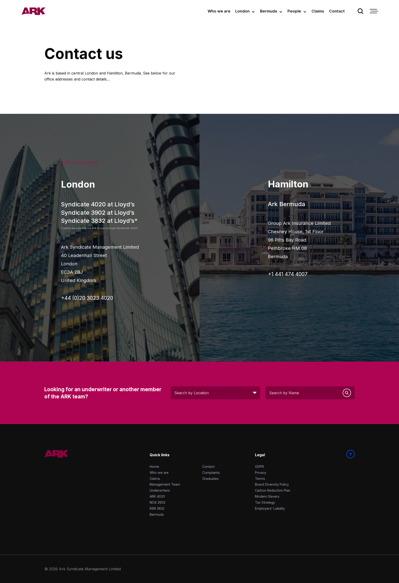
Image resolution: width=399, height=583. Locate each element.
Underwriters (160, 490)
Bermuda (268, 11)
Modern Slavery (267, 496)
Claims (317, 11)
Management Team (165, 484)
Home (154, 466)
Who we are (219, 11)
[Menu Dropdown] (373, 11)
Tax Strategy (265, 502)
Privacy (260, 472)
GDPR (259, 466)
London (242, 11)
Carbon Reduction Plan (272, 490)
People (294, 11)
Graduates (210, 479)
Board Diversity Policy (272, 484)
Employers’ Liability (270, 508)
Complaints (211, 472)
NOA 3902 (157, 502)
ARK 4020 (157, 496)
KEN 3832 (157, 508)
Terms (260, 479)
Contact (337, 11)
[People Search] (347, 393)
